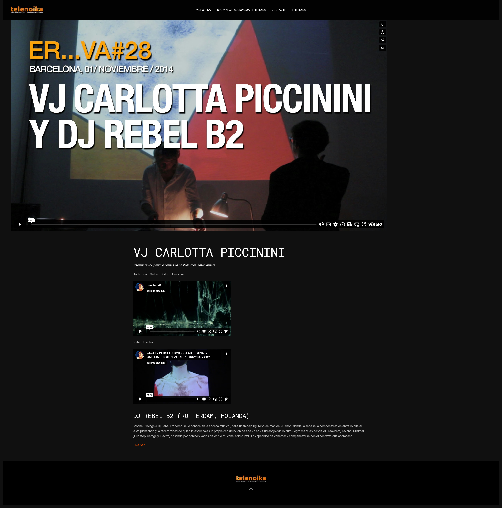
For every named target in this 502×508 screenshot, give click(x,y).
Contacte (279, 9)
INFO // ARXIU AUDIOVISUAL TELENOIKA (241, 9)
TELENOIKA (299, 9)
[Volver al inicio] (27, 10)
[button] (251, 489)
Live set (139, 445)
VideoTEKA (203, 9)
